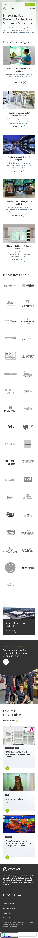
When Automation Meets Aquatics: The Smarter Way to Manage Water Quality (16, 817)
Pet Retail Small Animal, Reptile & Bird (16, 180)
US (4, 4)
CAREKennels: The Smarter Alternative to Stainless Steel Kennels (17, 728)
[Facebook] (3, 895)
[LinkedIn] (19, 895)
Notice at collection (6, 936)
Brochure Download (9, 903)
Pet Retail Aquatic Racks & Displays (15, 136)
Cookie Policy (7, 918)
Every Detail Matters (10, 774)
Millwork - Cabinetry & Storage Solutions (17, 225)
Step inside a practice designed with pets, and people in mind (19, 642)
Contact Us (29, 4)
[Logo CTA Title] (8, 8)
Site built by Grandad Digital (10, 926)
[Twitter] (8, 895)
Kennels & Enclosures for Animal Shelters (17, 91)
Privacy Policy (7, 913)
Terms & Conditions (9, 908)
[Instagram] (14, 895)
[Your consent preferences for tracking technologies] (19, 934)
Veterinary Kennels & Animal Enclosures (16, 47)
